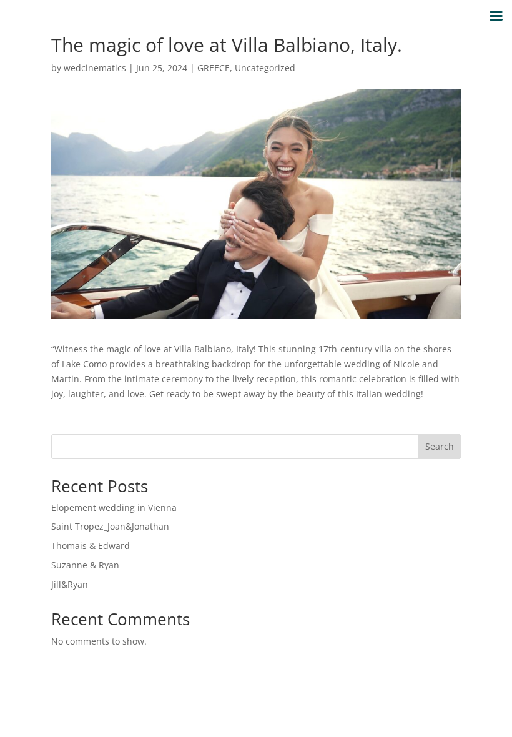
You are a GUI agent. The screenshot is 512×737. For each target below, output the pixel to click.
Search (439, 446)
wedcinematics (95, 68)
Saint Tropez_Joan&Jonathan (110, 526)
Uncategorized (265, 68)
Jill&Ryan (69, 584)
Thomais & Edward (90, 546)
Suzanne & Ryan (85, 565)
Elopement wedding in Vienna (114, 507)
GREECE (213, 68)
